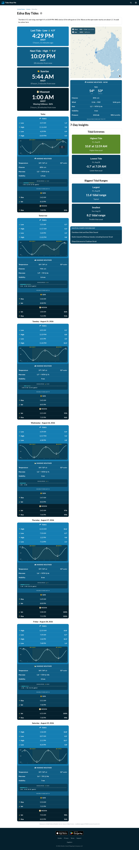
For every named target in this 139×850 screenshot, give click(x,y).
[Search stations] (130, 2)
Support (79, 838)
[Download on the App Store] (62, 833)
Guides (60, 838)
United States (21, 9)
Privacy (66, 838)
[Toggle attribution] (120, 76)
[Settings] (135, 2)
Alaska (28, 9)
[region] (96, 52)
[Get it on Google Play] (76, 833)
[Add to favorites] (41, 13)
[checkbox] (83, 29)
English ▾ (69, 842)
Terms (72, 838)
